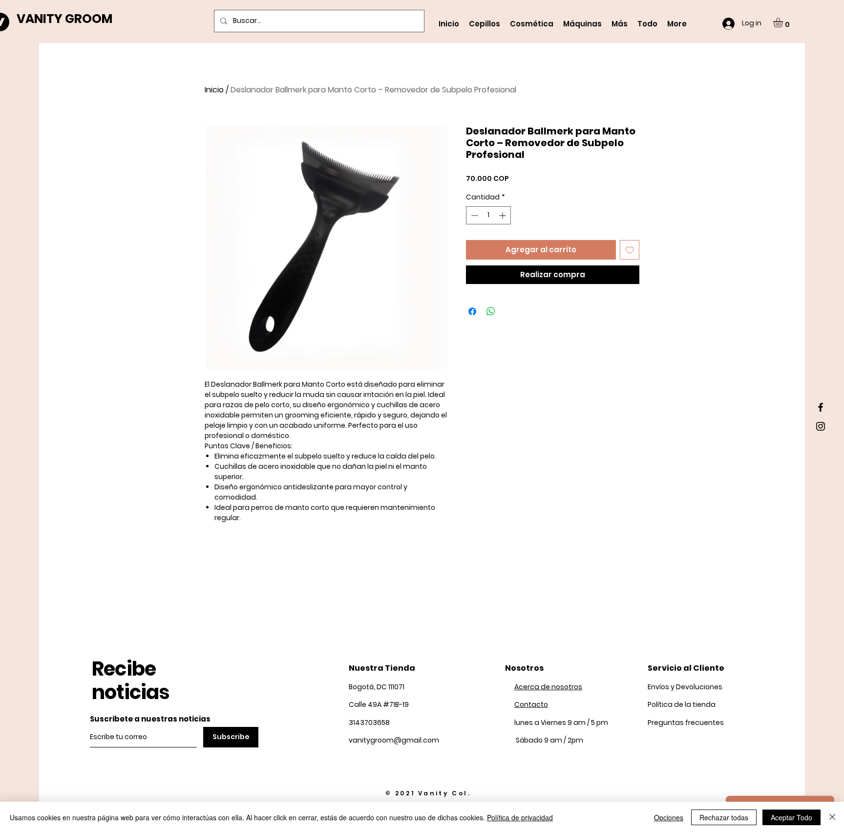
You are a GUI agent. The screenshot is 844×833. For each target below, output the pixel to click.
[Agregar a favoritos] (630, 250)
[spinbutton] (488, 215)
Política (682, 704)
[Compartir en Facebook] (472, 311)
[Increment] (503, 215)
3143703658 (369, 722)
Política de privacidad (520, 817)
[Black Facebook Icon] (820, 407)
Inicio (214, 89)
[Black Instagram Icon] (820, 426)
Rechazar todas (723, 817)
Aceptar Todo (791, 817)
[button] (783, 22)
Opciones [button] (668, 817)
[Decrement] (473, 215)
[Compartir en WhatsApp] (491, 311)
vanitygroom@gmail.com (394, 740)
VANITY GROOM (64, 18)
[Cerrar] (832, 817)
